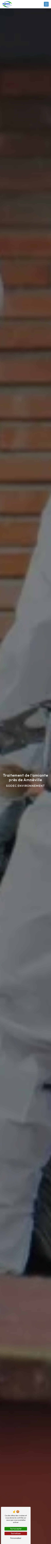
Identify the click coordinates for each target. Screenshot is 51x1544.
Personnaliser (15, 1538)
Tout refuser (16, 1533)
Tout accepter (16, 1528)
